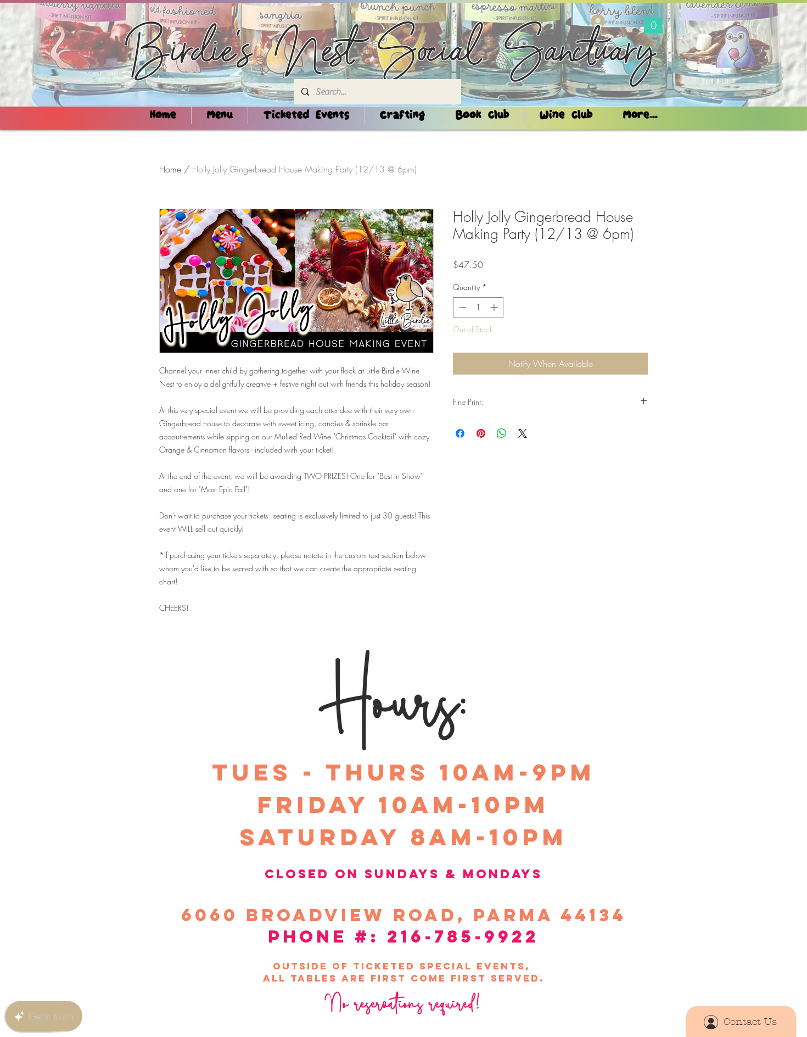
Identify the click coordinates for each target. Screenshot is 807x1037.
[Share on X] (522, 433)
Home (170, 169)
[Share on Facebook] (460, 433)
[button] (653, 21)
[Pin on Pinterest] (480, 433)
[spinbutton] (478, 307)
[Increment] (495, 307)
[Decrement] (461, 307)
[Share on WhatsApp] (501, 433)
